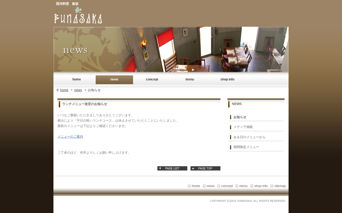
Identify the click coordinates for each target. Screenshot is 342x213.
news (78, 90)
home (64, 90)
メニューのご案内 (70, 136)
